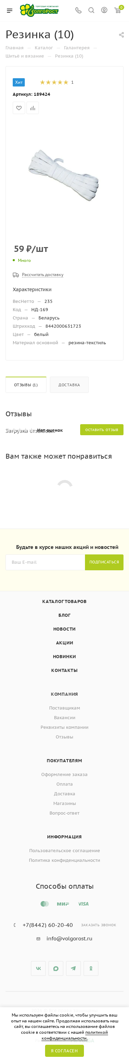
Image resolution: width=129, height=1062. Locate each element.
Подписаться (104, 562)
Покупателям (64, 761)
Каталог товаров (64, 601)
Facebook (56, 968)
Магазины (64, 803)
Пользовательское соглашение (64, 851)
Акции (64, 643)
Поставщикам (64, 708)
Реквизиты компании (64, 727)
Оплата (64, 784)
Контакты (64, 670)
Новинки (64, 657)
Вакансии (64, 718)
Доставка (69, 384)
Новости (64, 629)
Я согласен (64, 1050)
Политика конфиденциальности (64, 860)
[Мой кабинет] (104, 11)
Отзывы (64, 737)
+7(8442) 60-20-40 (48, 925)
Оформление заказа (64, 774)
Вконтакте (38, 968)
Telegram (73, 968)
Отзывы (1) (26, 384)
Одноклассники (91, 968)
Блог (64, 615)
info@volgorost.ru (69, 938)
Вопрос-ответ (64, 813)
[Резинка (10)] (64, 174)
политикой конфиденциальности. (75, 1035)
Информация (64, 837)
